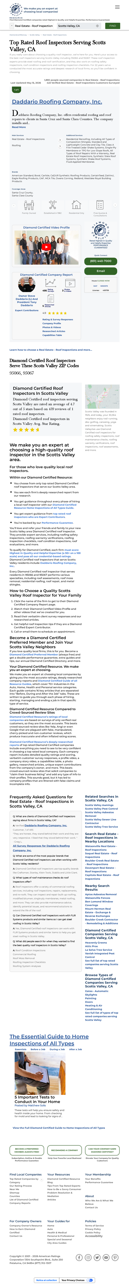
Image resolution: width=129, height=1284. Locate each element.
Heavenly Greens (96, 942)
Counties (15, 1196)
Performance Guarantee (57, 522)
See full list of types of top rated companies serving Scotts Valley (101, 1016)
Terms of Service (94, 1225)
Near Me (14, 1189)
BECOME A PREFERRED (26, 1150)
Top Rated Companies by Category (24, 1181)
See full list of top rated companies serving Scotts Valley (101, 964)
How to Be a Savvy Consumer (64, 1189)
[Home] (15, 11)
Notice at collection (46, 1280)
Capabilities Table (52, 335)
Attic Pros (91, 946)
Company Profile (51, 323)
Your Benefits (93, 1179)
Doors (89, 1001)
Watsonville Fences (97, 897)
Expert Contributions (26, 310)
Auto (50, 1229)
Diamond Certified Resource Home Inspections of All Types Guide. (45, 506)
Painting (90, 998)
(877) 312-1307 (43, 1263)
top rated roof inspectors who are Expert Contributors (42, 515)
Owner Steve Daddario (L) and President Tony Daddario (27, 300)
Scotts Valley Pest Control (101, 808)
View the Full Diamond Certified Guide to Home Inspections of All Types (59, 1127)
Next (115, 205)
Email (101, 271)
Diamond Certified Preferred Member (34, 654)
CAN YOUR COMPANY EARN (102, 1150)
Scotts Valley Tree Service (101, 826)
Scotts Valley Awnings (99, 805)
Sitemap (14, 1192)
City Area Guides (56, 1242)
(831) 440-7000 (100, 261)
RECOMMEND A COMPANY (64, 1150)
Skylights (91, 994)
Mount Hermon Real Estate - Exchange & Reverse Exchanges (98, 912)
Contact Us (91, 1207)
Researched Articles (53, 331)
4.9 (44, 313)
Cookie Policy (92, 1232)
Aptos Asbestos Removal (101, 894)
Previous (14, 205)
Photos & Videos (51, 327)
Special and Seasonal (59, 1239)
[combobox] (34, 26)
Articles (51, 1199)
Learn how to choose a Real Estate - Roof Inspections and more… (51, 349)
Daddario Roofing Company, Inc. (46, 825)
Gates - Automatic (96, 991)
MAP (95, 286)
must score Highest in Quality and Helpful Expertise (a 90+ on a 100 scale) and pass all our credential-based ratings (45, 553)
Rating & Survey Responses (57, 319)
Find (112, 25)
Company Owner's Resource (26, 1225)
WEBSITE (104, 286)
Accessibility (94, 1236)
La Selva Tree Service (98, 949)
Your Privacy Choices (73, 1280)
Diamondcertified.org (18, 35)
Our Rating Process (21, 1185)
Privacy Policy (93, 1229)
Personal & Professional (60, 1236)
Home (50, 1225)
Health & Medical (57, 1232)
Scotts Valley (35, 35)
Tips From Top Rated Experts (63, 1185)
